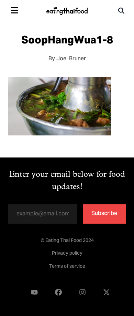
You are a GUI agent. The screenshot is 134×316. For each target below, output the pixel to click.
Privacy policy (67, 253)
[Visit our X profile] (106, 292)
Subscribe (104, 214)
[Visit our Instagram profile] (82, 292)
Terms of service (67, 267)
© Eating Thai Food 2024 (67, 241)
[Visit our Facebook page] (58, 292)
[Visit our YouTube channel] (34, 292)
